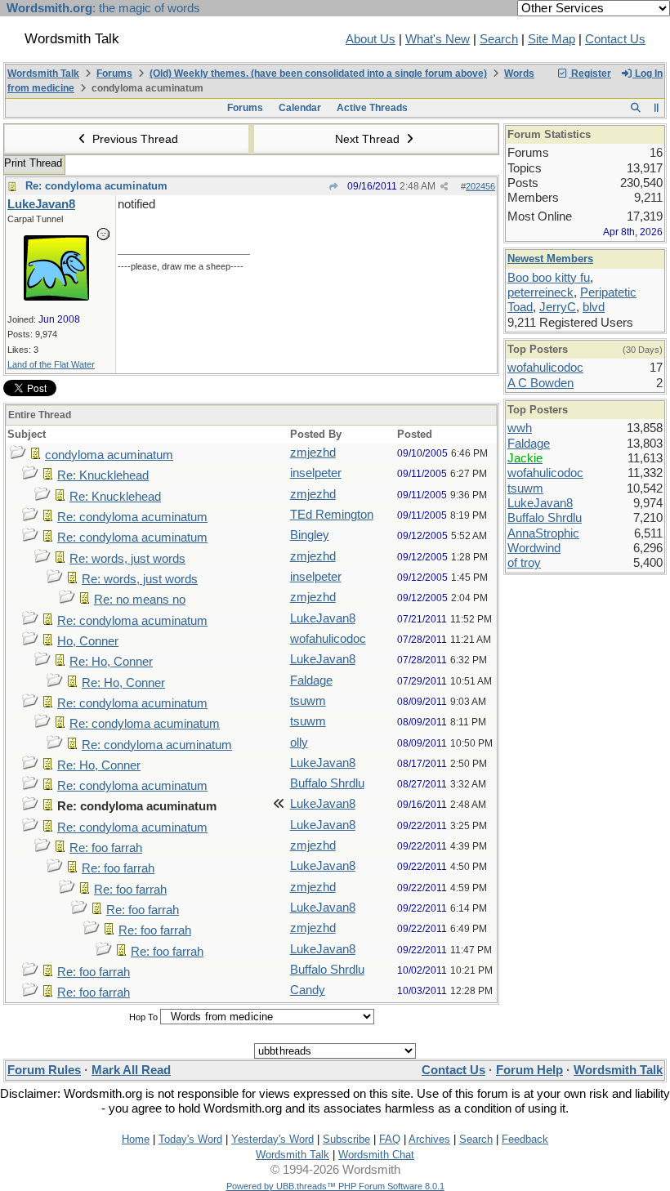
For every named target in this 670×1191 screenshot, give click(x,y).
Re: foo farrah (105, 847)
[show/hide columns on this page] (656, 107)
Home (136, 1139)
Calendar (300, 108)
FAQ (389, 1139)
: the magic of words (103, 8)
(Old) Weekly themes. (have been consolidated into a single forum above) (318, 73)
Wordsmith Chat (376, 1155)
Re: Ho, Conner (111, 661)
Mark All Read (131, 1070)
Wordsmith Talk (43, 73)
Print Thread (33, 163)
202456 (480, 186)
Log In (647, 73)
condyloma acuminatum (109, 455)
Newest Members (550, 258)
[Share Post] (444, 186)
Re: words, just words (127, 558)
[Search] (635, 107)
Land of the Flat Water (51, 364)
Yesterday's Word (272, 1139)
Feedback (525, 1139)
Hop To (143, 1017)
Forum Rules (44, 1070)
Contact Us (615, 39)
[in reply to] (333, 186)
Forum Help (529, 1070)
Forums (114, 73)
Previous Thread (133, 138)
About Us (370, 39)
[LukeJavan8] (56, 296)
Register (590, 73)
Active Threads (372, 108)
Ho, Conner (87, 641)
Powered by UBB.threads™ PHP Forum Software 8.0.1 (335, 1186)
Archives (429, 1139)
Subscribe (346, 1139)
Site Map (551, 39)
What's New (437, 39)
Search (499, 39)
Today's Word (190, 1139)
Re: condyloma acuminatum (96, 186)
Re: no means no (139, 599)
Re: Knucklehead (103, 475)
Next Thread (369, 138)
